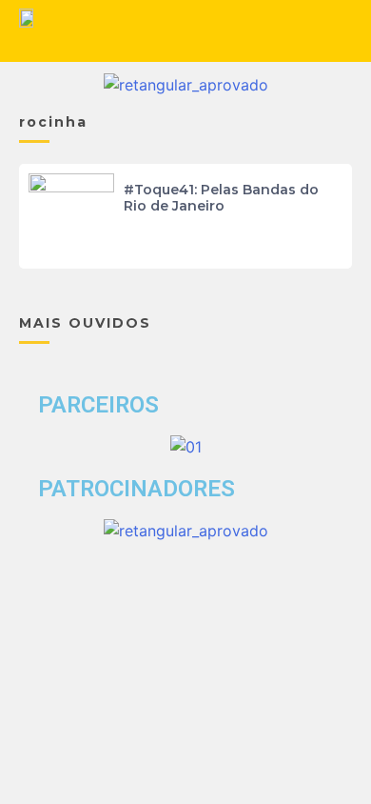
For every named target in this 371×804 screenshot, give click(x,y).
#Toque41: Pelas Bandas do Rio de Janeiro (221, 197)
